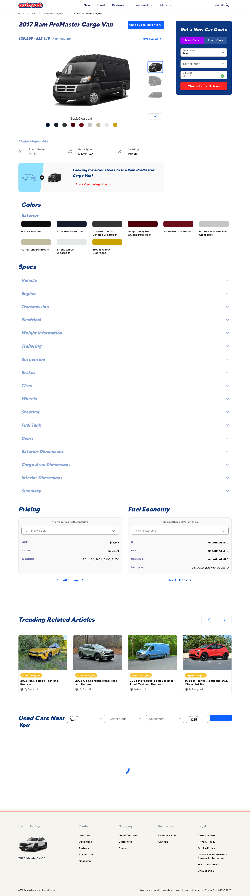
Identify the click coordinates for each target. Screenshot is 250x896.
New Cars (192, 40)
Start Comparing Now (91, 184)
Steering (30, 412)
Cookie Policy (206, 848)
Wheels (29, 398)
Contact (123, 848)
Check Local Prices (204, 86)
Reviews (84, 848)
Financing (85, 861)
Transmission (35, 306)
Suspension (33, 359)
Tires (26, 385)
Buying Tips (86, 854)
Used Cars (215, 40)
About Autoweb (128, 835)
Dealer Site (125, 841)
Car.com (163, 841)
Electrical (31, 319)
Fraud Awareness (208, 864)
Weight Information (41, 333)
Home (21, 13)
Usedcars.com (167, 835)
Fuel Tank (31, 425)
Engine (28, 293)
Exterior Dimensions (42, 451)
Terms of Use (206, 835)
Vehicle (29, 280)
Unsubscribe (206, 870)
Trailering (31, 346)
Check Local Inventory (145, 24)
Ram (33, 13)
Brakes (28, 372)
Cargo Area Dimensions (45, 464)
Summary (31, 491)
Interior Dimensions (41, 477)
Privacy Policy (206, 841)
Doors (27, 438)
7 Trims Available (150, 39)
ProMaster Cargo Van (54, 13)
